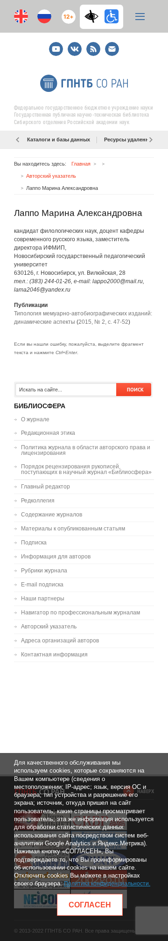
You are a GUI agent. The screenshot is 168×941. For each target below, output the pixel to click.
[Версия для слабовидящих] (93, 16)
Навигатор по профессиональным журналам (80, 612)
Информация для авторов (56, 556)
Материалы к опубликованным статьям (73, 528)
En (21, 16)
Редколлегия (38, 500)
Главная (81, 164)
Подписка (34, 542)
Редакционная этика (48, 433)
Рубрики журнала (44, 570)
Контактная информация (54, 654)
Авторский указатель (51, 176)
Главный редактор (45, 486)
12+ (66, 13)
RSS (92, 45)
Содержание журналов (51, 514)
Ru (44, 16)
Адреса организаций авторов (60, 640)
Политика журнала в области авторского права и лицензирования (85, 450)
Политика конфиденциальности (106, 883)
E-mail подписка (112, 49)
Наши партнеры (42, 598)
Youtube (56, 45)
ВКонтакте (75, 45)
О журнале (35, 419)
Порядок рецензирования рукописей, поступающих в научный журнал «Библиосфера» (86, 469)
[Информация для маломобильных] (112, 16)
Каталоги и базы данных (58, 139)
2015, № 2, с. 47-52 (103, 322)
